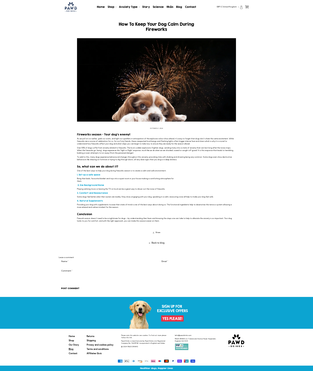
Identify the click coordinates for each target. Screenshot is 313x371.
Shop (71, 341)
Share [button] (158, 232)
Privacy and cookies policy (100, 345)
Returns (91, 336)
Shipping (91, 341)
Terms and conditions (98, 349)
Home (72, 336)
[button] (111, 7)
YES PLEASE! (172, 318)
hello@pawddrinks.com (183, 335)
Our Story (74, 345)
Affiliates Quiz (94, 354)
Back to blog (158, 243)
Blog (71, 349)
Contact (73, 354)
